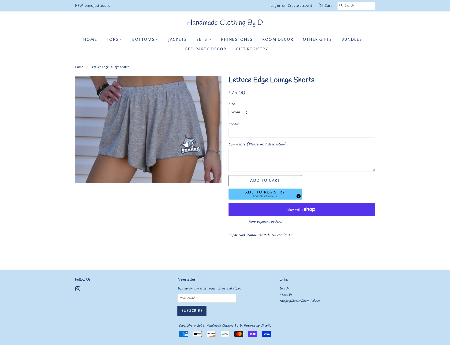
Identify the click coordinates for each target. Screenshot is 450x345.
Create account (300, 6)
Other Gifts (317, 39)
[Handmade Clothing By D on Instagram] (77, 290)
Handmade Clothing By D (225, 23)
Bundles (351, 39)
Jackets (177, 39)
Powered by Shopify (257, 325)
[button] (265, 194)
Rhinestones (237, 39)
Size (232, 104)
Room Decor (277, 39)
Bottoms (144, 39)
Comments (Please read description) (258, 144)
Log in (275, 6)
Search (284, 288)
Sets (202, 39)
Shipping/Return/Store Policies (300, 301)
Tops (113, 39)
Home (90, 39)
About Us (286, 295)
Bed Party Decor (205, 49)
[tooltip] (298, 196)
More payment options (265, 222)
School (234, 124)
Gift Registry (252, 49)
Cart (328, 6)
